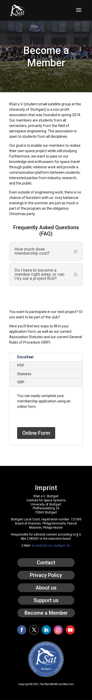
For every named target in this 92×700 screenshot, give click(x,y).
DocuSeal (25, 357)
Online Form (36, 433)
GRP (21, 382)
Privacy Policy (46, 575)
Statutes (24, 374)
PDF (20, 365)
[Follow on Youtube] (70, 629)
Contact (46, 562)
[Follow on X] (34, 630)
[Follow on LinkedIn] (46, 629)
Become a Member (46, 613)
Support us (46, 600)
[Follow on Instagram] (58, 629)
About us (46, 588)
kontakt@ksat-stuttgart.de (51, 545)
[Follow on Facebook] (21, 629)
